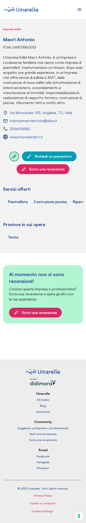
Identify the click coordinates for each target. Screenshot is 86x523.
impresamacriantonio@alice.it (33, 120)
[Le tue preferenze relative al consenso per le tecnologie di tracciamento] (79, 516)
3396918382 (20, 129)
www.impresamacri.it (26, 137)
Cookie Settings (42, 511)
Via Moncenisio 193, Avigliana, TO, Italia (41, 112)
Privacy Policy (43, 495)
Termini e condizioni (43, 503)
